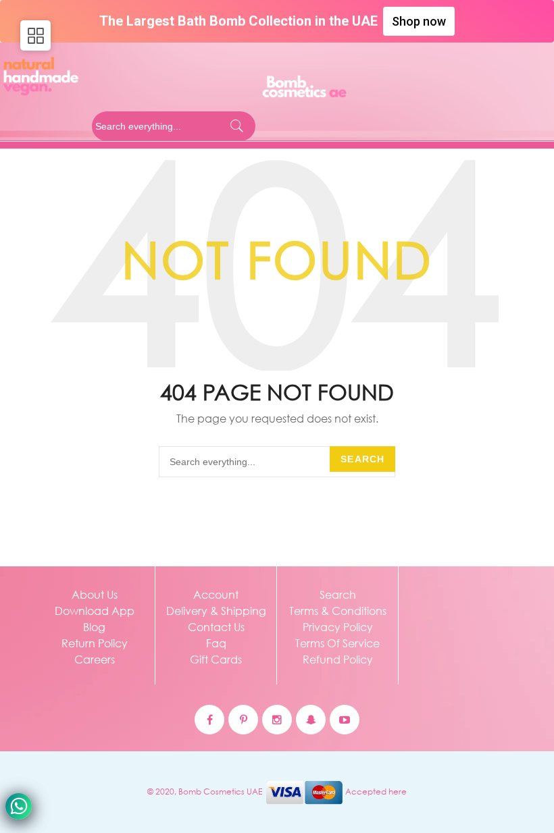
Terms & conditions (337, 610)
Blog (94, 627)
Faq (216, 643)
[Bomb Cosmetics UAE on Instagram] (277, 719)
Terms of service (337, 643)
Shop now (419, 21)
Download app (94, 610)
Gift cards (216, 659)
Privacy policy (338, 627)
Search (362, 459)
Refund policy (338, 659)
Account (215, 594)
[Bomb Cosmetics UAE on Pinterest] (243, 719)
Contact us (216, 627)
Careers (94, 659)
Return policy (94, 643)
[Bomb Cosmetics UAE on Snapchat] (311, 719)
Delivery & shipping (216, 610)
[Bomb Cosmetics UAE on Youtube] (344, 719)
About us (95, 594)
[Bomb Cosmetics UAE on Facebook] (209, 719)
